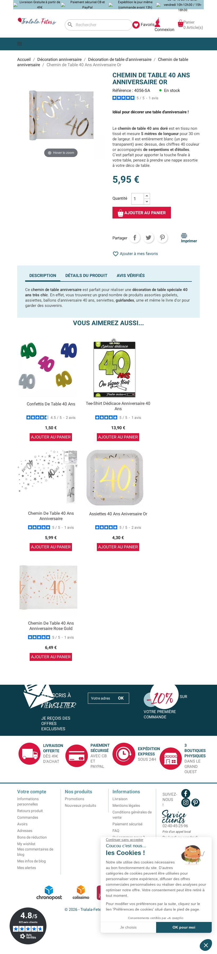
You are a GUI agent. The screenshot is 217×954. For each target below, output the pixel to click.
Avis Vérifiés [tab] (131, 275)
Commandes (27, 817)
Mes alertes (26, 868)
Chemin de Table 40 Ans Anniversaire (51, 516)
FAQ (115, 830)
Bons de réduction (32, 837)
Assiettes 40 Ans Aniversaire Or (118, 513)
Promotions (74, 799)
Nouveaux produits (80, 805)
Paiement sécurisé (127, 824)
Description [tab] (42, 275)
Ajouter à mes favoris (135, 253)
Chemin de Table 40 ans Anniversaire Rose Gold (51, 626)
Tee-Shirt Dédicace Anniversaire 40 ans (118, 406)
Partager (134, 237)
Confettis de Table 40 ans (51, 403)
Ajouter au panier (144, 212)
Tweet (148, 237)
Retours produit (30, 811)
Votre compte (31, 791)
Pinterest (162, 237)
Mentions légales (126, 805)
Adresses (24, 830)
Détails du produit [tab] (86, 275)
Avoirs (22, 824)
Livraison (120, 799)
